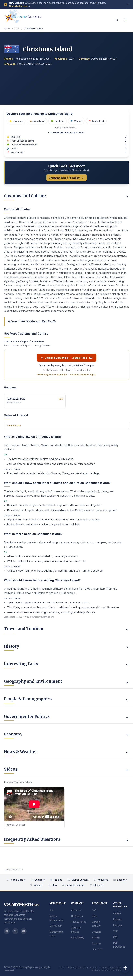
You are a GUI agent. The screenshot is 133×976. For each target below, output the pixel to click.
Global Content (80, 879)
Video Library (17, 879)
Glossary (98, 885)
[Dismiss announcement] (128, 4)
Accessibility (77, 937)
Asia (17, 28)
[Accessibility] (125, 968)
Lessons (122, 879)
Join (52, 910)
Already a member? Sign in (83, 374)
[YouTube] (24, 931)
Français (117, 925)
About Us (76, 910)
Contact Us (77, 916)
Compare (40, 879)
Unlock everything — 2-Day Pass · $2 (68, 357)
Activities (103, 879)
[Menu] (126, 20)
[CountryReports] (22, 15)
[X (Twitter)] (15, 931)
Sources (96, 943)
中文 (115, 931)
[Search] (117, 20)
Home (7, 28)
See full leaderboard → (66, 127)
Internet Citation (75, 885)
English (117, 913)
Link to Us (97, 949)
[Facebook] (7, 931)
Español (117, 919)
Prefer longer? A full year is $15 (52, 374)
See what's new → (19, 6)
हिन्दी (115, 936)
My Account (56, 925)
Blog (54, 885)
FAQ (94, 910)
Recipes (38, 885)
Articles (58, 879)
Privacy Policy (78, 922)
